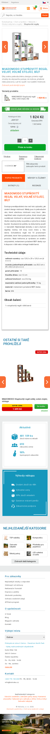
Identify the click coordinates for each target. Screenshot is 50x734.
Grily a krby (41, 699)
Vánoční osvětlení (12, 697)
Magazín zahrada (12, 621)
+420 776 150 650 (12, 679)
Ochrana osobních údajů (15, 599)
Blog (7, 617)
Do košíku (41, 406)
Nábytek (32, 22)
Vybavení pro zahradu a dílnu (24, 699)
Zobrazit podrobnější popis (13, 85)
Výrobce (7, 156)
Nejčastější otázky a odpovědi (17, 582)
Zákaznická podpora (39, 158)
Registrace (15, 2)
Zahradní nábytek (25, 701)
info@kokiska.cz (12, 682)
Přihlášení (5, 2)
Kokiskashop (7, 22)
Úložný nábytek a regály (12, 24)
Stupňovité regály (31, 24)
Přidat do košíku (25, 147)
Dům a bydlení (20, 22)
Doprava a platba (23, 158)
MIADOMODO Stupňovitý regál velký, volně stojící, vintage (24, 400)
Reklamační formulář (13, 588)
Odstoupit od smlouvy (14, 585)
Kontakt (8, 624)
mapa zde (8, 667)
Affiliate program (12, 602)
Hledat (45, 15)
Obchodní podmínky (13, 595)
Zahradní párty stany (28, 697)
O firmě (8, 614)
